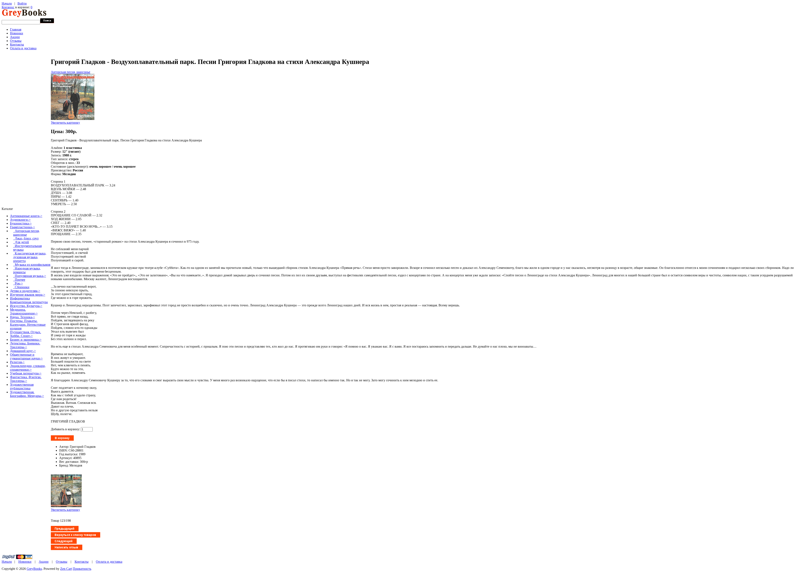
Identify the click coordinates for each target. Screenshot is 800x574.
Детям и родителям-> (25, 291)
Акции (15, 37)
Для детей (21, 242)
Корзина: (8, 7)
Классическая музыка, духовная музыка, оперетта (29, 257)
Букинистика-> (21, 223)
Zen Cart (66, 568)
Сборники (21, 287)
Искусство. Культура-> (26, 306)
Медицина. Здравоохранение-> (24, 311)
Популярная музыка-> (29, 276)
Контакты (17, 44)
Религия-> (17, 362)
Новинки (16, 33)
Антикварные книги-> (26, 216)
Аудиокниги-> (20, 219)
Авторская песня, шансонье (70, 72)
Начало (7, 3)
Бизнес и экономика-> (25, 339)
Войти (22, 3)
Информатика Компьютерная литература (29, 300)
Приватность (82, 568)
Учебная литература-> (25, 373)
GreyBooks (34, 568)
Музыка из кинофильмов (31, 264)
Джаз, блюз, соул (26, 238)
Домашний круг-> (23, 351)
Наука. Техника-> (22, 317)
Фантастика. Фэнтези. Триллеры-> (25, 379)
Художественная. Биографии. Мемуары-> (27, 394)
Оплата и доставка (23, 48)
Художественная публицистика (22, 386)
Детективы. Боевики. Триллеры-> (25, 345)
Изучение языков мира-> (27, 294)
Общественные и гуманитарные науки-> (26, 356)
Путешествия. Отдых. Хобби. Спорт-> (25, 334)
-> (22, 227)
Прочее (19, 279)
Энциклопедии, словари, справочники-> (28, 367)
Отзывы (15, 40)
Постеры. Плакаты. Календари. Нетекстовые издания (28, 324)
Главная (15, 29)
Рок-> (18, 283)
